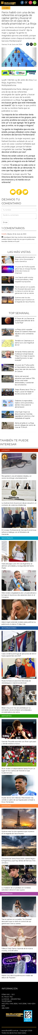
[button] (4, 57)
